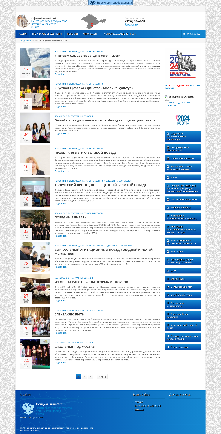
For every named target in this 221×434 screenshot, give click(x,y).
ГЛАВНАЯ (139, 402)
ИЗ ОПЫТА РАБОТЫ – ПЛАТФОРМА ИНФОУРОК (91, 282)
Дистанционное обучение (183, 199)
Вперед (102, 376)
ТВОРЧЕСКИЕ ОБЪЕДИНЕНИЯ (47, 33)
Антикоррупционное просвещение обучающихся (181, 242)
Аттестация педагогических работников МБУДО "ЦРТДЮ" (181, 229)
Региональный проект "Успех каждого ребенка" (180, 261)
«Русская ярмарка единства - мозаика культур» (94, 88)
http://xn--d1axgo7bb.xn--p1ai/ (45, 21)
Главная (22, 33)
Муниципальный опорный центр (182, 326)
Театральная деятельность (175, 304)
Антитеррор (176, 251)
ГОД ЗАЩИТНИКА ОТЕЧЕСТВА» (118, 181)
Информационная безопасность (178, 149)
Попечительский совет (182, 158)
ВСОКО (174, 177)
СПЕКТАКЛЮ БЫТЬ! (69, 314)
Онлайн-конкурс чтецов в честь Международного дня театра (105, 120)
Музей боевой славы (181, 294)
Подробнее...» (62, 74)
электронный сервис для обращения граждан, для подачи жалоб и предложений (182, 188)
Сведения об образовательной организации (176, 136)
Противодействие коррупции (178, 315)
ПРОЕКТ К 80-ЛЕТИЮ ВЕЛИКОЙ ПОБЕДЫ (86, 153)
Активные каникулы (180, 207)
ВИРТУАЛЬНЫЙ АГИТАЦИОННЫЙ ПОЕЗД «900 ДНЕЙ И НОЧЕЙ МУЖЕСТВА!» (104, 252)
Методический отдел (181, 286)
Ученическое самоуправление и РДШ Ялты (182, 217)
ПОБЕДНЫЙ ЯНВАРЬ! (71, 217)
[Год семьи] (183, 129)
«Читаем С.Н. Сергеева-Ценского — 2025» (88, 56)
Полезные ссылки (179, 347)
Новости (72, 33)
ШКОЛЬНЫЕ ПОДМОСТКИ (75, 347)
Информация (90, 33)
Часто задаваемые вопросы (119, 33)
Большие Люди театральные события (84, 51)
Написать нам (131, 24)
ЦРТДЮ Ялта (25, 40)
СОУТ (173, 270)
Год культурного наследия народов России (182, 337)
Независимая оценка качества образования (179, 168)
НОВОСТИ (139, 409)
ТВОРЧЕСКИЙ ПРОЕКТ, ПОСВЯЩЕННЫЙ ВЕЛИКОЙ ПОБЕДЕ (101, 185)
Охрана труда (177, 278)
